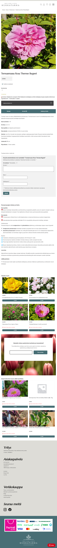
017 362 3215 (6, 462)
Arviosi (5, 165)
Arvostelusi (6, 163)
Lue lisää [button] (15, 300)
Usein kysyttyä (7, 497)
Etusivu (3, 10)
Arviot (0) (24, 111)
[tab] (8, 111)
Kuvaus (8, 111)
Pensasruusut (12, 10)
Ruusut (7, 10)
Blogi (5, 494)
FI (2, 90)
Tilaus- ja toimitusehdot (9, 490)
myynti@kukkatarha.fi (9, 464)
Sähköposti (6, 181)
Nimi (4, 175)
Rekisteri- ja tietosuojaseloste (10, 492)
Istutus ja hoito (44, 111)
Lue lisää (15, 330)
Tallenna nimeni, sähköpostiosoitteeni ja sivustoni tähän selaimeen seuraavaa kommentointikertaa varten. (24, 189)
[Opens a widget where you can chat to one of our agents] (51, 545)
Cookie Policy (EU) (8, 495)
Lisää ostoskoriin (7, 103)
